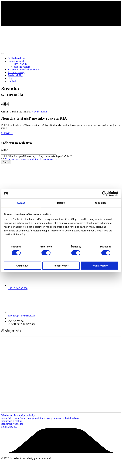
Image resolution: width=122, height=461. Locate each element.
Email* (4, 149)
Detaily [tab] (61, 202)
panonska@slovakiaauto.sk (21, 315)
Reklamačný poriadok (12, 423)
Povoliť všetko (100, 265)
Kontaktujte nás (9, 426)
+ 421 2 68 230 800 (17, 288)
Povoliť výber (61, 265)
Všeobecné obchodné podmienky (18, 415)
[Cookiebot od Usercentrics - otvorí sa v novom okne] (104, 193)
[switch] (46, 252)
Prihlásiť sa (7, 133)
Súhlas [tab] (21, 202)
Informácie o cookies (11, 421)
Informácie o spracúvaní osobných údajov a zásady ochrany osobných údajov (40, 418)
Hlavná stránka (39, 111)
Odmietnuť (22, 265)
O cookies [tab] (100, 202)
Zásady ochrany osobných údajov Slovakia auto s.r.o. (31, 159)
